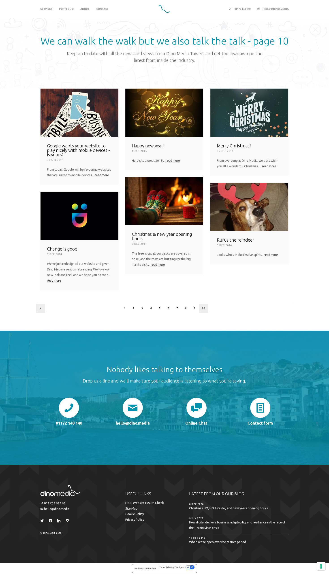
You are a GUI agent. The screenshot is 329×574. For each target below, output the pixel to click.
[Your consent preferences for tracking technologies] (321, 566)
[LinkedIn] (60, 521)
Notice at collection (145, 568)
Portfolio (66, 9)
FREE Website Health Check (144, 503)
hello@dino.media (275, 9)
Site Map (131, 508)
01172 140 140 (242, 9)
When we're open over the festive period (217, 542)
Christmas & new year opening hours (162, 236)
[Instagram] (68, 521)
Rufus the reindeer (235, 239)
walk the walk (105, 41)
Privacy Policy (134, 519)
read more (102, 175)
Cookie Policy (134, 514)
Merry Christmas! (234, 145)
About (85, 9)
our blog (234, 493)
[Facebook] (51, 521)
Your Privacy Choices (172, 567)
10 (203, 308)
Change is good (62, 248)
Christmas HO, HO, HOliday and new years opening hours (228, 508)
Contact (102, 9)
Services (46, 9)
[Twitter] (43, 521)
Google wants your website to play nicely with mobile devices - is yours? (78, 150)
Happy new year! (148, 145)
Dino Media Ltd (52, 532)
